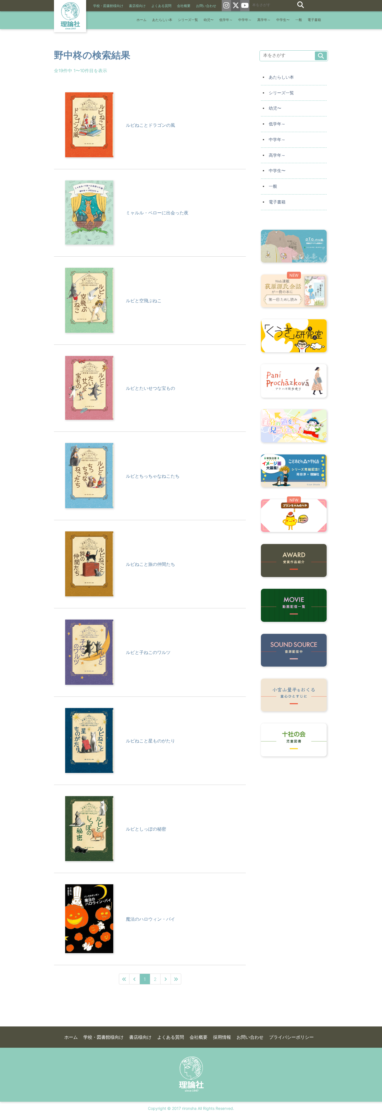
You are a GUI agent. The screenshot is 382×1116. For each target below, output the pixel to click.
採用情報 (222, 1037)
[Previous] (134, 979)
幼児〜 (209, 20)
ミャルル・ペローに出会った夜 (157, 212)
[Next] (166, 979)
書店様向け (137, 6)
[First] (124, 979)
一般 (298, 20)
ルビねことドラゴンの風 (150, 125)
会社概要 (183, 6)
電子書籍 (314, 20)
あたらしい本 (162, 20)
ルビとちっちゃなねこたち (153, 476)
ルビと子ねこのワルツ (148, 652)
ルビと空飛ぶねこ (144, 300)
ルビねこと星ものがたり (150, 741)
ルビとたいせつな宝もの (150, 388)
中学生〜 (283, 20)
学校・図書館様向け (108, 6)
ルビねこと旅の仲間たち (150, 564)
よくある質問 (161, 6)
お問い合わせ (206, 6)
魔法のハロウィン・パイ (150, 919)
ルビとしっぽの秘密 (146, 829)
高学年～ (264, 20)
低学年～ (226, 20)
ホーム (141, 20)
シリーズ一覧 (188, 20)
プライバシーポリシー (291, 1037)
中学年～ (245, 20)
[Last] (176, 979)
